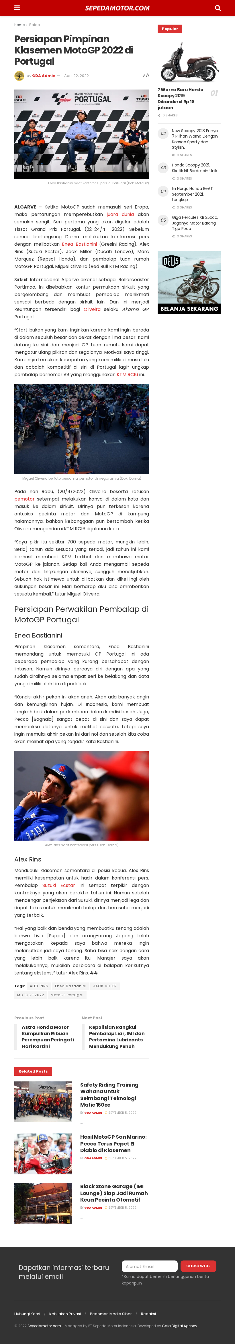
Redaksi (148, 1314)
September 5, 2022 (121, 1113)
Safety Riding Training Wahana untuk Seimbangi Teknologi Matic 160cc (109, 1094)
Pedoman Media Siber (111, 1314)
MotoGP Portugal (67, 994)
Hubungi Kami (27, 1314)
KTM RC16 (127, 374)
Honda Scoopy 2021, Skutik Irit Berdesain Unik (194, 168)
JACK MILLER (105, 986)
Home (19, 24)
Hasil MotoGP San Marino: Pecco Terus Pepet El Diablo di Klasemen (113, 1143)
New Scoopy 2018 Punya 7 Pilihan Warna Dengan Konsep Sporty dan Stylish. (195, 139)
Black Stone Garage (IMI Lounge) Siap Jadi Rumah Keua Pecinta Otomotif (114, 1193)
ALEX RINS (39, 986)
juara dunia (120, 214)
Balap (34, 24)
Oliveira (92, 309)
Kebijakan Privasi (65, 1314)
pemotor (24, 499)
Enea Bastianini (79, 244)
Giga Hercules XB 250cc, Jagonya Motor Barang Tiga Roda (195, 223)
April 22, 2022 (76, 75)
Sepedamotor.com (44, 1325)
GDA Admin (43, 75)
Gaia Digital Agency (179, 1325)
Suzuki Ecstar (58, 885)
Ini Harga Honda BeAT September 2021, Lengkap (192, 194)
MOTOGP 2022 (30, 994)
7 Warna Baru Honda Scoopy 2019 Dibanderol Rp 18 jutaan (180, 99)
